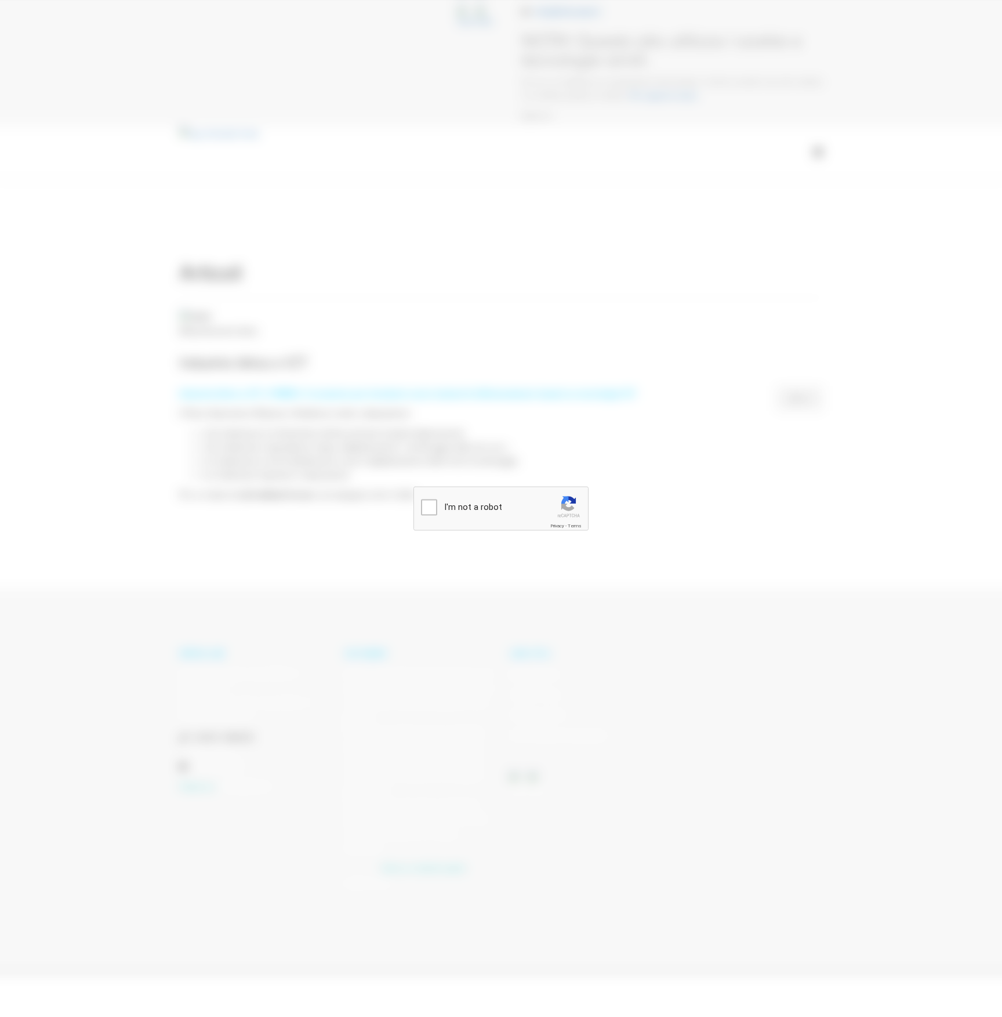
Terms (575, 526)
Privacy (557, 526)
